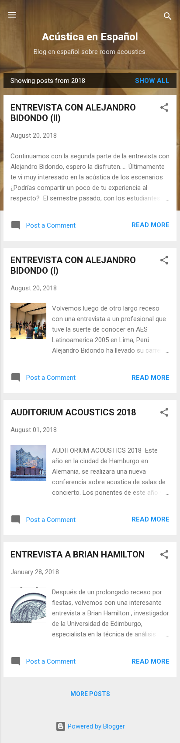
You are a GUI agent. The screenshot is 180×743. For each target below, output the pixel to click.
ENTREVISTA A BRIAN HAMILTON (77, 554)
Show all (152, 81)
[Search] (168, 17)
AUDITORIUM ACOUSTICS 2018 (73, 412)
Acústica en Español (90, 37)
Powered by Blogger (95, 726)
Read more (151, 225)
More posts (90, 693)
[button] (164, 109)
